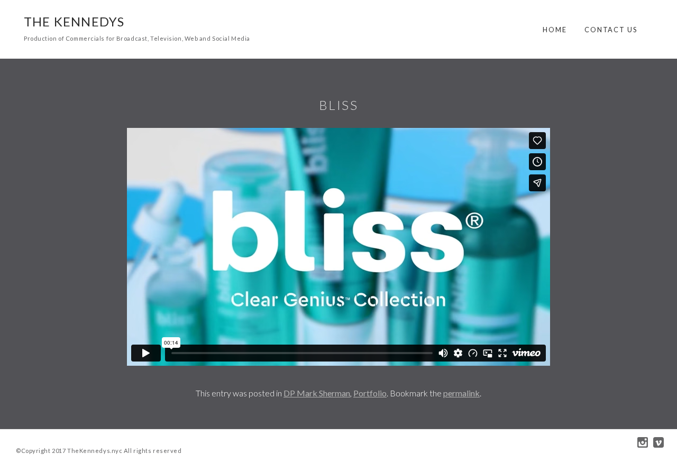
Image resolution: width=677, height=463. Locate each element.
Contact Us (610, 29)
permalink (461, 393)
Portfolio (370, 393)
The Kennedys (74, 21)
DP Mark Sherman (316, 393)
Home (555, 29)
